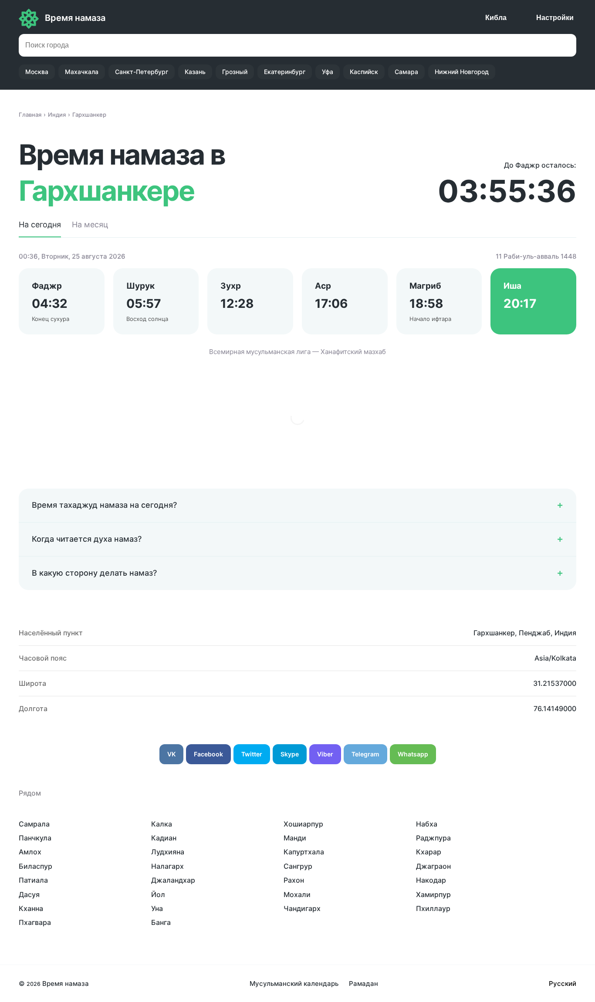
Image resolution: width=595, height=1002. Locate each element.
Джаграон (433, 866)
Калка (161, 824)
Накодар (431, 880)
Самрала (34, 824)
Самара (406, 71)
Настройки (555, 17)
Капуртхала (304, 851)
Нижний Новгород (462, 71)
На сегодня (40, 224)
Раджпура (433, 837)
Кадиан (163, 837)
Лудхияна (167, 851)
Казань (195, 71)
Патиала (33, 880)
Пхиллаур (433, 908)
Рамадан (363, 983)
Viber (325, 754)
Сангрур (298, 866)
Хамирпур (433, 894)
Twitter (251, 754)
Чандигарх (302, 908)
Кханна (31, 908)
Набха (426, 824)
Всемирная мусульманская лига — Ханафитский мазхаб (297, 351)
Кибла (496, 17)
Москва (36, 71)
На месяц (90, 224)
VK (171, 754)
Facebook (208, 754)
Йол (158, 894)
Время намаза (75, 18)
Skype (290, 754)
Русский (562, 983)
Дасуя (29, 894)
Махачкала (81, 71)
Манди (295, 837)
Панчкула (35, 837)
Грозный (234, 71)
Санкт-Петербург (141, 71)
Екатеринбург (284, 71)
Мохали (297, 894)
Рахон (294, 880)
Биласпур (35, 866)
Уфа (327, 71)
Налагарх (167, 866)
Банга (161, 922)
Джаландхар (173, 880)
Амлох (30, 851)
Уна (157, 908)
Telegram (365, 754)
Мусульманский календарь (294, 983)
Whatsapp (413, 754)
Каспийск (364, 71)
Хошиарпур (303, 824)
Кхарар (428, 851)
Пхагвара (35, 922)
